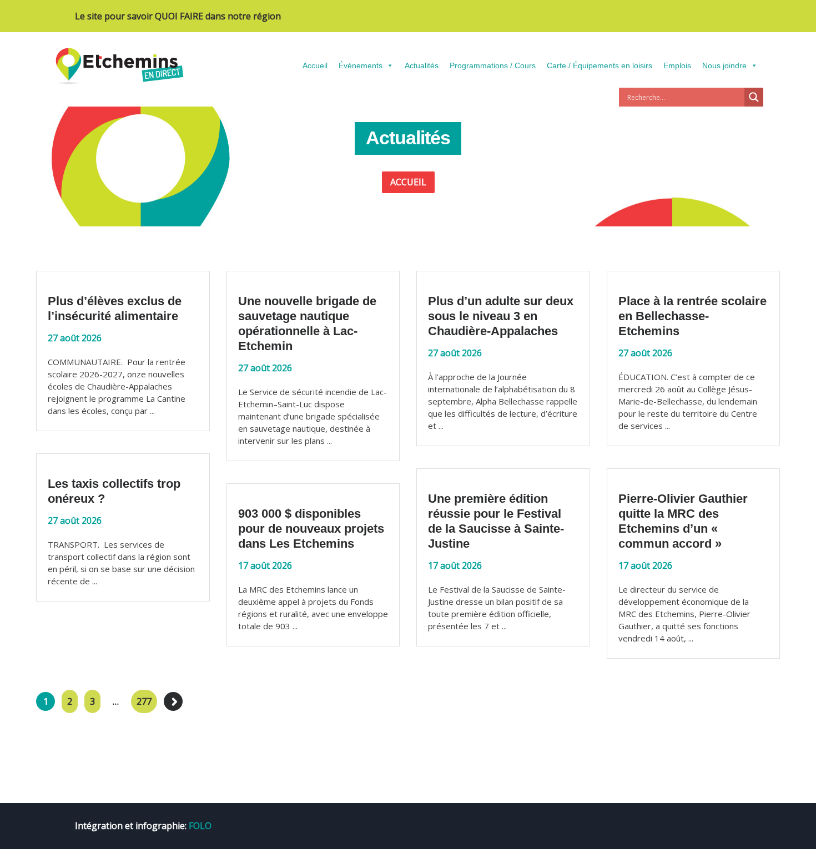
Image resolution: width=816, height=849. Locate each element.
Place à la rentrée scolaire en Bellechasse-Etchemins (692, 316)
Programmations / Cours (493, 65)
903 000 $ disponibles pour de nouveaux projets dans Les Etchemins (311, 528)
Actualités (422, 65)
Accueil (315, 65)
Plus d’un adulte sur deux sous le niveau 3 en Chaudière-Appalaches (500, 316)
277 (144, 701)
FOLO (200, 826)
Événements (360, 65)
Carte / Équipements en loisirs (599, 65)
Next (173, 701)
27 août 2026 (75, 338)
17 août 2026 (455, 565)
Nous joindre (724, 65)
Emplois (677, 65)
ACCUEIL (408, 182)
